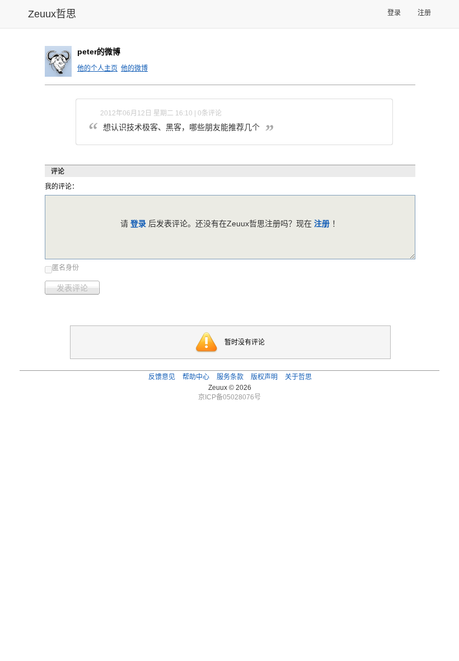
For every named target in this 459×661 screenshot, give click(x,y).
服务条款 (230, 377)
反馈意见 (161, 377)
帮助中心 (195, 377)
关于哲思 (298, 377)
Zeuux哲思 (52, 14)
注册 (424, 13)
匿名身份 (65, 268)
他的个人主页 (97, 68)
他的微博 (134, 68)
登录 (394, 13)
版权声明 (264, 377)
